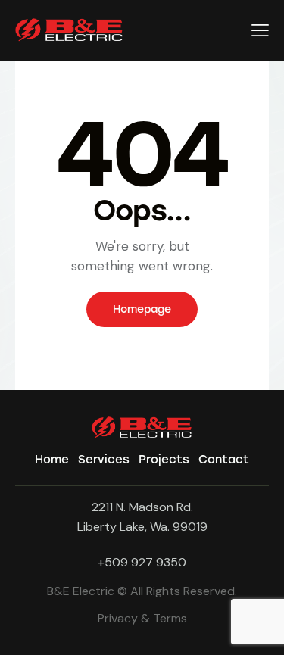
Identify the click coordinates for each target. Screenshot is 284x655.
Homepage (142, 309)
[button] (260, 30)
